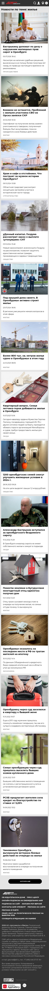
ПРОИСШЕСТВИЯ (10, 72)
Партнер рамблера (21, 980)
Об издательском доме (13, 897)
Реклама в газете (10, 910)
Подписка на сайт (11, 904)
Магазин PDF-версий (32, 904)
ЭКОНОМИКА (8, 671)
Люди (6, 436)
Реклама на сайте (36, 907)
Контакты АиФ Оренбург (14, 907)
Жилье (6, 135)
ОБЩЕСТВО (8, 259)
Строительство (10, 196)
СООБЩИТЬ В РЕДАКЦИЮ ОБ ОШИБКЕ (19, 919)
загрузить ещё (25, 881)
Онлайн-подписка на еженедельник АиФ (22, 901)
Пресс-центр (33, 897)
